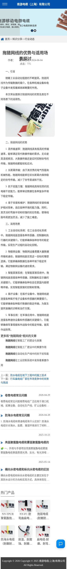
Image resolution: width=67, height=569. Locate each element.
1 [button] (32, 30)
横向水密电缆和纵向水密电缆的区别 (27, 469)
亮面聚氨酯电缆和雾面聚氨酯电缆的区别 (25, 443)
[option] (33, 22)
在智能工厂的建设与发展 (23, 340)
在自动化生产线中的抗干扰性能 (27, 353)
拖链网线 (27, 94)
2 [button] (35, 30)
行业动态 (30, 39)
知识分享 (17, 39)
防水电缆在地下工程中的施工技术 (28, 375)
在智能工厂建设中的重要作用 (25, 347)
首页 (7, 39)
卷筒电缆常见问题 (16, 395)
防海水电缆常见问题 (17, 415)
